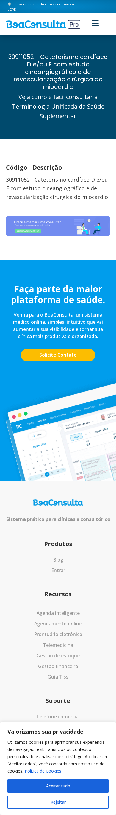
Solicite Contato (58, 355)
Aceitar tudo (58, 786)
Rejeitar (58, 802)
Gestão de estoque (58, 655)
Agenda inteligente (58, 613)
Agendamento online (58, 623)
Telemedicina (58, 645)
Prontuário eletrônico (58, 634)
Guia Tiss (58, 676)
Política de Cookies (43, 771)
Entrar (58, 570)
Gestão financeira (58, 666)
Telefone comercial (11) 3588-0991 (58, 720)
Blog (58, 559)
